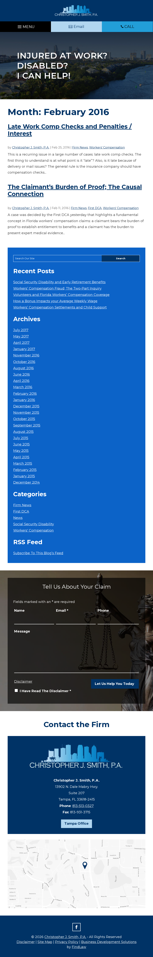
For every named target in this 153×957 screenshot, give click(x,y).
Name (19, 611)
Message (22, 631)
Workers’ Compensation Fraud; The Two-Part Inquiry (57, 288)
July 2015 (20, 438)
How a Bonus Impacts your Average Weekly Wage (55, 301)
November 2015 (26, 413)
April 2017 (21, 343)
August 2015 (23, 432)
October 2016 (24, 362)
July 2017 (20, 330)
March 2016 (22, 387)
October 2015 (24, 419)
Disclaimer (23, 682)
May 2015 (21, 451)
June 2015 (21, 444)
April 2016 (21, 381)
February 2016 (25, 394)
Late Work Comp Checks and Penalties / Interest (70, 130)
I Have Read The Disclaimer (45, 691)
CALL (129, 26)
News (18, 518)
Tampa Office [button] (76, 824)
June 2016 (21, 374)
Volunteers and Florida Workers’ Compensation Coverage (61, 295)
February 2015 (25, 470)
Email (62, 611)
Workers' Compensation (107, 147)
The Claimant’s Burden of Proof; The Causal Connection (75, 190)
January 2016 (24, 400)
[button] (26, 26)
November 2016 (26, 355)
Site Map (45, 942)
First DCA (95, 208)
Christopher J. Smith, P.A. (30, 147)
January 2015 (24, 476)
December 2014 (26, 482)
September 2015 (26, 425)
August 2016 (23, 368)
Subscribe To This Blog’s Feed (38, 553)
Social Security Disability (33, 524)
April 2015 (21, 457)
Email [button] (79, 26)
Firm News (80, 147)
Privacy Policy (66, 942)
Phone (103, 611)
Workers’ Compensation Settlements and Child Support (60, 307)
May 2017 (21, 336)
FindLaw (79, 947)
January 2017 (24, 349)
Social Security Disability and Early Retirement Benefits (59, 282)
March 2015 (22, 463)
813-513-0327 (83, 806)
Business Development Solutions (109, 942)
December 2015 (26, 406)
